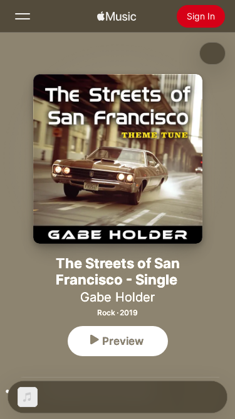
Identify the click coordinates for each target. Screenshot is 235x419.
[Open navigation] (22, 16)
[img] (116, 16)
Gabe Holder (117, 297)
